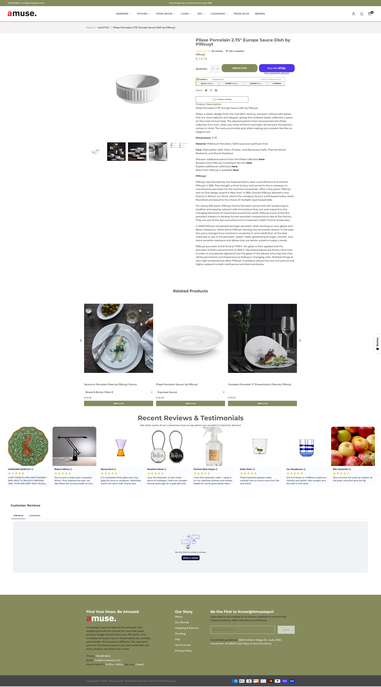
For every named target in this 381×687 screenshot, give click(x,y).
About (179, 616)
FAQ (177, 639)
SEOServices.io (167, 681)
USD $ (365, 3)
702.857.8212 (103, 656)
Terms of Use (183, 645)
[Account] (353, 14)
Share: (199, 90)
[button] (362, 14)
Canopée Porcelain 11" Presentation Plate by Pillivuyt (259, 384)
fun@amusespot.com (33, 3)
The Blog (180, 633)
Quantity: (201, 68)
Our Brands (182, 622)
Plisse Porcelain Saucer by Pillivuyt (177, 384)
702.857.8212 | (14, 3)
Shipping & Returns (187, 628)
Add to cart (119, 403)
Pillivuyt (200, 54)
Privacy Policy (183, 650)
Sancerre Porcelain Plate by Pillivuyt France (110, 384)
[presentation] (81, 340)
